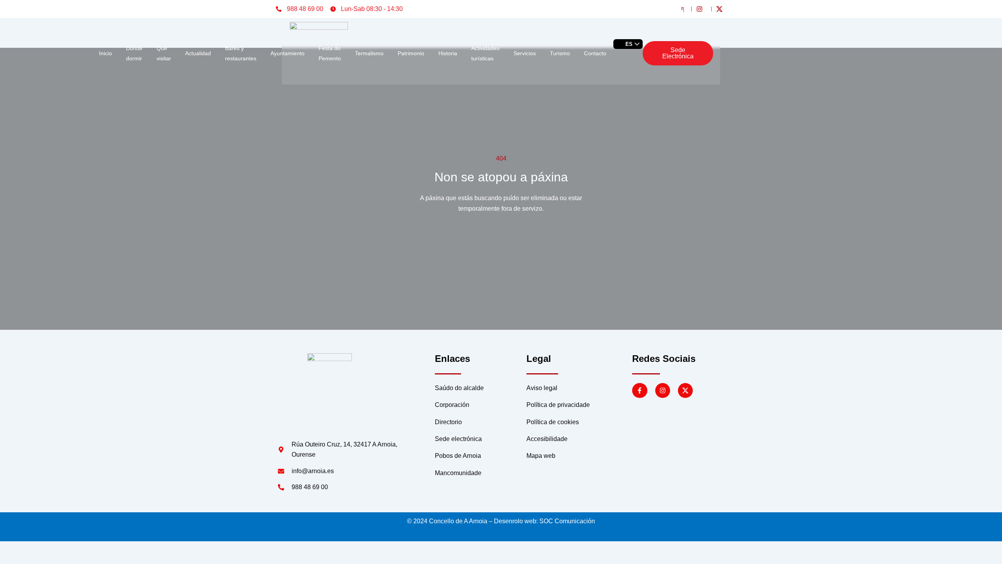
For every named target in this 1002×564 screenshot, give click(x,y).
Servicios (525, 53)
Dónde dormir (134, 53)
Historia (447, 53)
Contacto (595, 53)
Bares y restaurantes (240, 53)
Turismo (560, 53)
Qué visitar (164, 53)
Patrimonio (411, 53)
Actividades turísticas (485, 53)
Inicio (105, 53)
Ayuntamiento (287, 53)
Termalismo (369, 53)
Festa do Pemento (330, 53)
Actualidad (198, 53)
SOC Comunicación (567, 521)
